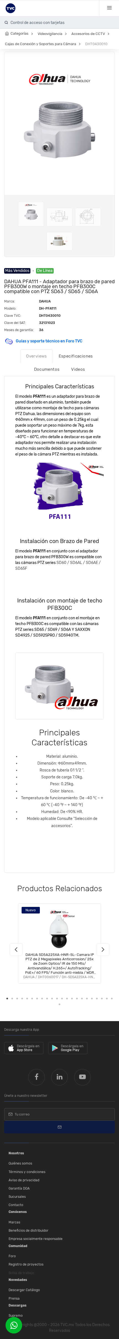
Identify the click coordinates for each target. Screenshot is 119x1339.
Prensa (14, 1298)
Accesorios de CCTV (88, 34)
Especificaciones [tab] (76, 356)
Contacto (16, 1205)
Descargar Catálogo (24, 1290)
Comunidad (18, 1246)
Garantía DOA (19, 1188)
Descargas (18, 1305)
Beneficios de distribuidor (28, 1230)
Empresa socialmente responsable (36, 1239)
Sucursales (17, 1197)
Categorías (20, 33)
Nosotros (16, 1153)
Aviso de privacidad (24, 1180)
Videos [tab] (78, 369)
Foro (12, 1256)
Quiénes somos (20, 1163)
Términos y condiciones (27, 1172)
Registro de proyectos (26, 1264)
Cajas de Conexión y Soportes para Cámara (40, 44)
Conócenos (18, 1212)
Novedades (18, 1280)
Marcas (14, 1222)
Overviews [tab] (36, 356)
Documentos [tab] (47, 369)
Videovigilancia (50, 34)
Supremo (16, 1316)
